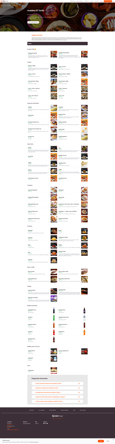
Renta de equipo (83, 410)
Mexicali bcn (9, 5)
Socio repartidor (42, 410)
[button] (108, 1)
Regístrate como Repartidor (107, 1)
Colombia (53, 418)
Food (5, 5)
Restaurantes (31, 410)
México (60, 418)
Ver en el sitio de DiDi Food (33, 22)
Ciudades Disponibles (64, 410)
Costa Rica (56, 418)
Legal (74, 410)
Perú (62, 418)
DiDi (3, 5)
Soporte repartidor (52, 410)
